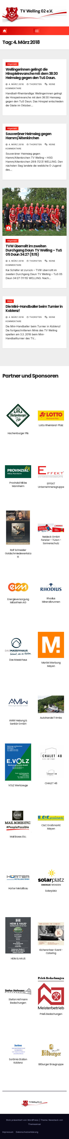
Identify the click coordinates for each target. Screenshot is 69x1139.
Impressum (7, 1132)
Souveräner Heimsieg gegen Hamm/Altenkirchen (28, 135)
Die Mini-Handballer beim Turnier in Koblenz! (34, 308)
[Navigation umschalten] (36, 31)
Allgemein (12, 64)
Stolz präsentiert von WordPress (22, 1120)
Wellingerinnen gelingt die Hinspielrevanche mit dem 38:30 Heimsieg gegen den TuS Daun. (32, 73)
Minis (9, 301)
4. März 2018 (16, 84)
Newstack (54, 1120)
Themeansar (34, 1124)
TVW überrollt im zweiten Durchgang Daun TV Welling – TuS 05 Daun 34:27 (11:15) (34, 250)
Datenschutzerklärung (27, 1132)
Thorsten (35, 84)
